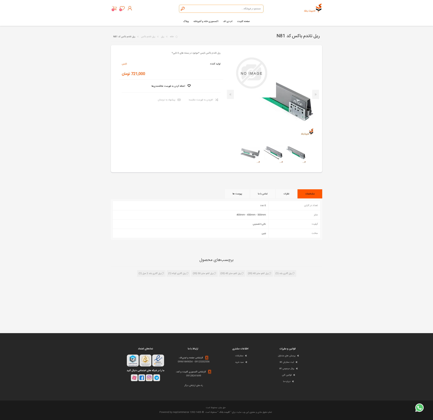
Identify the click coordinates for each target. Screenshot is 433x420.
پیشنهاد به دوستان (166, 100)
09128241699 (193, 376)
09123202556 (202, 362)
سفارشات (239, 356)
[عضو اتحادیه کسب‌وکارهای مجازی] (133, 360)
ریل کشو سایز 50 (205, 273)
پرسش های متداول (286, 356)
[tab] (310, 193)
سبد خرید (114, 8)
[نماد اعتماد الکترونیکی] (158, 360)
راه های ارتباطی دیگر (193, 385)
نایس (124, 64)
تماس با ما (263, 194)
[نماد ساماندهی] (145, 360)
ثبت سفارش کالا (286, 362)
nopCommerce (181, 412)
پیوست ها (237, 194)
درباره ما (286, 381)
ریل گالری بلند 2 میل (151, 273)
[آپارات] (134, 377)
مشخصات (310, 194)
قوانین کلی (287, 375)
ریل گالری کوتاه (179, 273)
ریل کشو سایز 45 (233, 273)
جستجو (182, 9)
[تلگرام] (156, 377)
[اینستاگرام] (149, 377)
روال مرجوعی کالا (286, 368)
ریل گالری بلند (285, 273)
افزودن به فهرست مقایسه (201, 100)
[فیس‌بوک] (141, 377)
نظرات (286, 194)
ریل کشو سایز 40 (261, 273)
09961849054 (185, 362)
